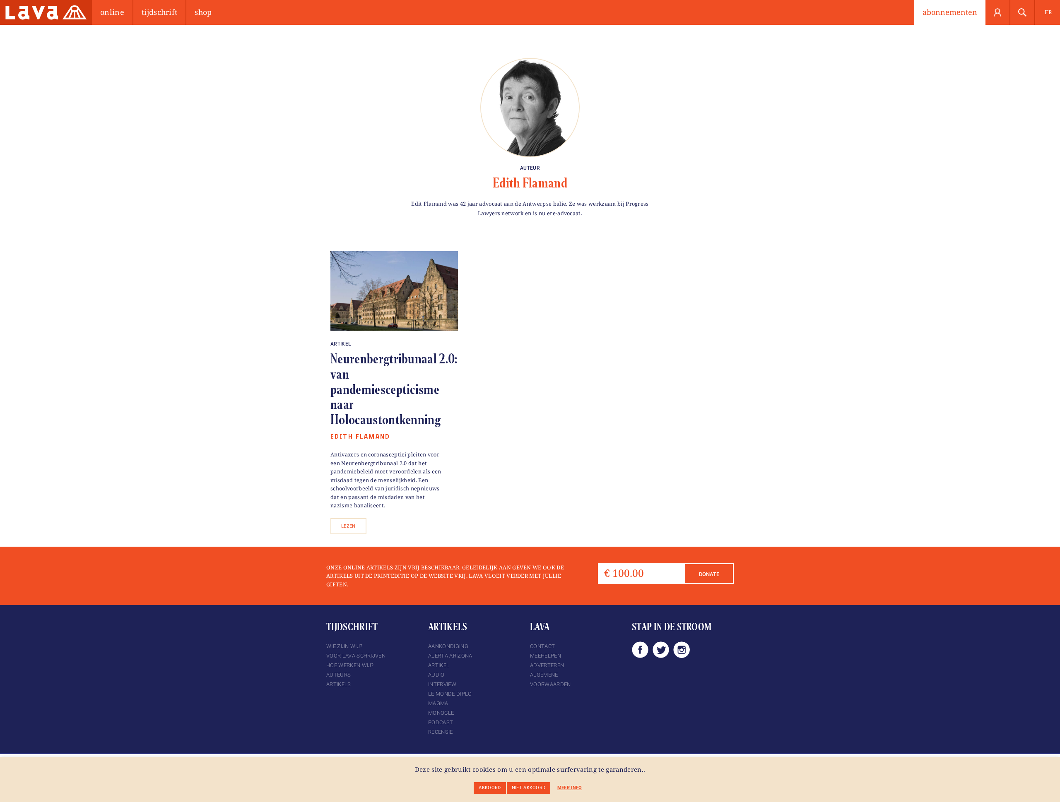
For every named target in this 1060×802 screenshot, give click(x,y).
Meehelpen (545, 656)
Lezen (348, 526)
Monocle (441, 713)
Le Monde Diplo (450, 694)
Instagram (681, 649)
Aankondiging (448, 646)
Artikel (340, 344)
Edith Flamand (530, 183)
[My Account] (997, 12)
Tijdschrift (160, 12)
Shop (203, 12)
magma (438, 703)
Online (112, 12)
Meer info (569, 787)
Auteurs (338, 675)
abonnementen (950, 12)
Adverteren (547, 665)
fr (1048, 12)
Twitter (661, 649)
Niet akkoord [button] (529, 787)
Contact (542, 646)
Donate (709, 574)
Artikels (338, 684)
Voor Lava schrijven (355, 656)
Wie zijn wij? (344, 646)
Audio (436, 675)
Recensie (440, 732)
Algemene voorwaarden (550, 679)
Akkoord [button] (490, 787)
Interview (442, 684)
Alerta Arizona (450, 656)
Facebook (640, 649)
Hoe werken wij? (350, 665)
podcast (440, 722)
